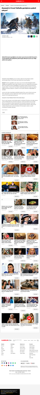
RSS (30, 356)
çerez (2, 391)
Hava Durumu (22, 345)
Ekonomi (2, 345)
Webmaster (31, 353)
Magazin (2, 348)
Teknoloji (12, 347)
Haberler (2, 344)
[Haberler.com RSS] (2, 365)
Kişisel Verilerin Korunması (33, 350)
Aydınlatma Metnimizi (9, 392)
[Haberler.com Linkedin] (11, 363)
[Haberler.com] (6, 340)
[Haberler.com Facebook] (4, 363)
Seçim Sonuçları (22, 348)
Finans (12, 348)
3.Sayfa (2, 353)
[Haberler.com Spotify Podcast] (15, 363)
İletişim (32, 340)
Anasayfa (2, 5)
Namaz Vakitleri (22, 347)
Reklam (29, 340)
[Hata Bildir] (18, 373)
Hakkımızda (25, 340)
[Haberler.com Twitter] (6, 363)
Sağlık (12, 345)
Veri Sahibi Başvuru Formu (33, 351)
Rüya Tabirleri (22, 351)
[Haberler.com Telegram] (11, 365)
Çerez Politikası (31, 348)
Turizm (12, 350)
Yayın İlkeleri (38, 340)
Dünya (2, 354)
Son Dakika (3, 350)
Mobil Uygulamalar (32, 354)
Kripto (2, 351)
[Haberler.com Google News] (2, 363)
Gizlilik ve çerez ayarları (12, 373)
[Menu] (1, 1)
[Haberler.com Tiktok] (8, 365)
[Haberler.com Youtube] (6, 365)
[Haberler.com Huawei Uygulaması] (33, 363)
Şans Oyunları (22, 350)
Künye (35, 340)
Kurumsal (31, 344)
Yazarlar (12, 351)
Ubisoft (3, 112)
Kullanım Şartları (32, 345)
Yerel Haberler (13, 353)
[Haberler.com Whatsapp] (13, 363)
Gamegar (7, 5)
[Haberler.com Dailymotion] (13, 365)
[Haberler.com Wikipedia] (4, 365)
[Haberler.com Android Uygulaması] (28, 363)
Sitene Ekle (31, 357)
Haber (16, 372)
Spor (2, 347)
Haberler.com (22, 344)
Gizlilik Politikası (31, 347)
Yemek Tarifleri (22, 353)
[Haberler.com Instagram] (8, 363)
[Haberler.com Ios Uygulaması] (23, 363)
